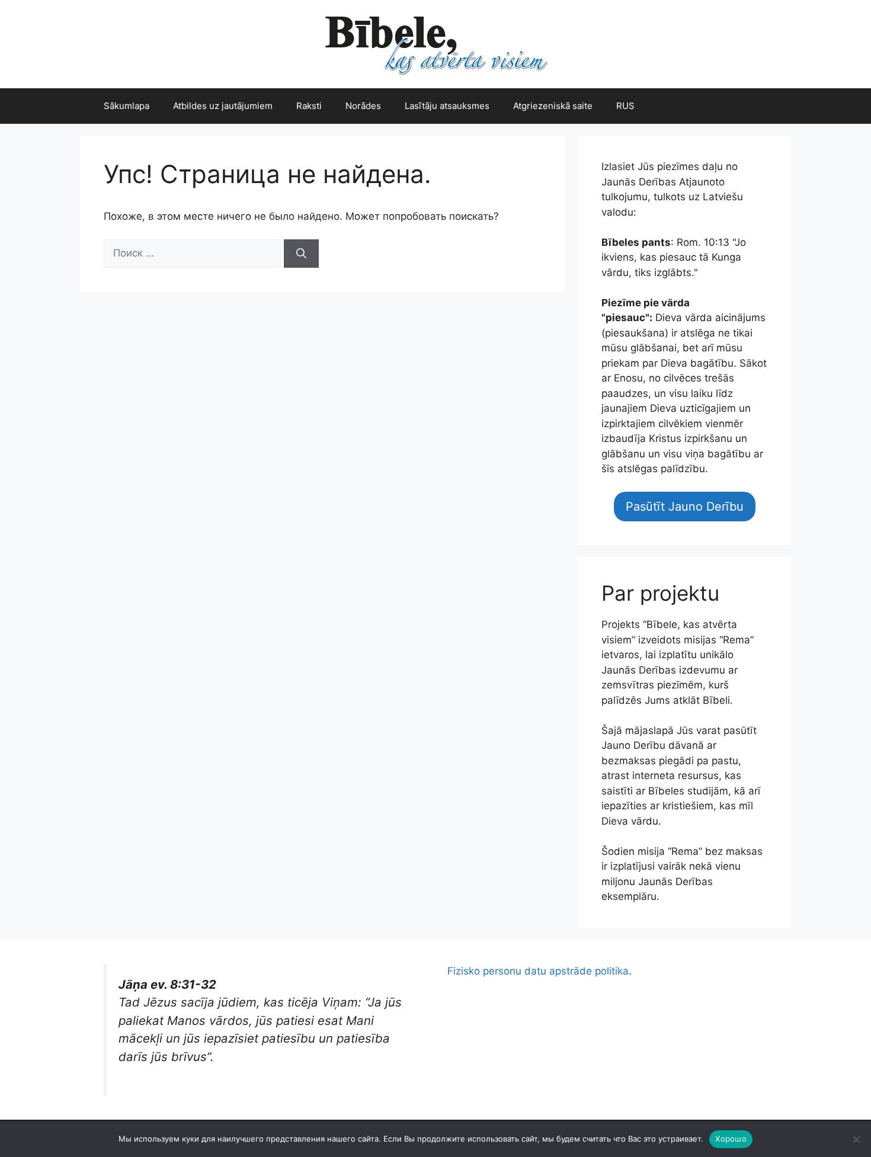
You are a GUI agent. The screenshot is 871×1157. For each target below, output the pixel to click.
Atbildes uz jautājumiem (223, 105)
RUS (625, 105)
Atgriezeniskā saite (553, 105)
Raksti (309, 105)
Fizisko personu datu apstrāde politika (538, 971)
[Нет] (856, 1139)
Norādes (363, 105)
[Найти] (301, 253)
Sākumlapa (126, 105)
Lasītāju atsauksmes (447, 105)
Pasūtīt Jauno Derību (685, 506)
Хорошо (731, 1138)
